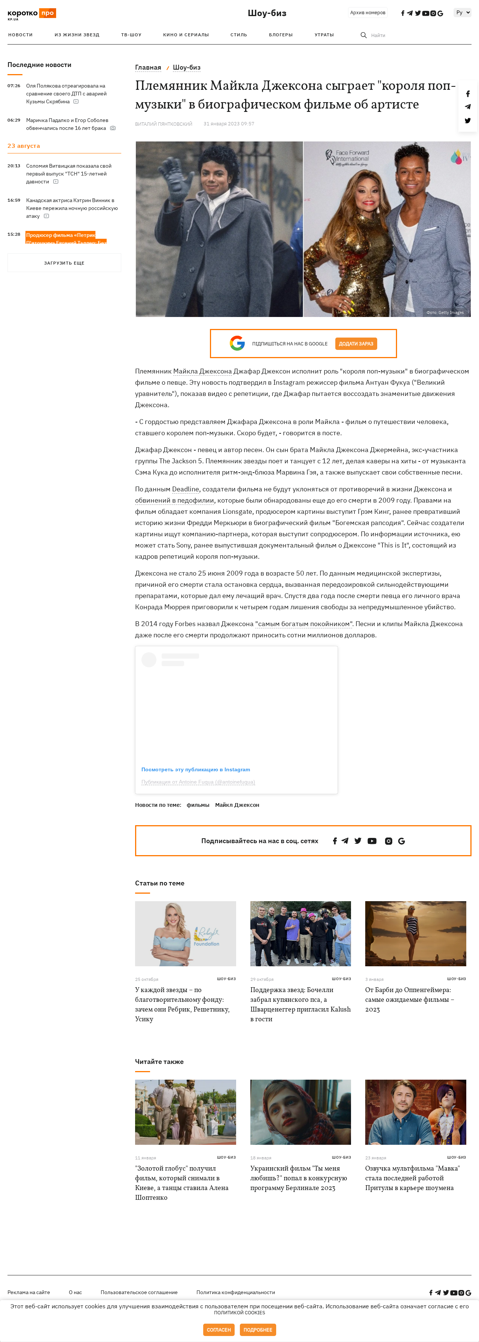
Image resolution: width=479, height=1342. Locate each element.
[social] (335, 841)
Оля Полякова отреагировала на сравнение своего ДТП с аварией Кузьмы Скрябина (66, 93)
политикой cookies (239, 1312)
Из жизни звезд (77, 34)
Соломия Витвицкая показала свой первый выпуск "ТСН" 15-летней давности (69, 173)
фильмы (198, 804)
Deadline (185, 489)
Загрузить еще (64, 263)
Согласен (219, 1330)
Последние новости (39, 64)
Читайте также (159, 1061)
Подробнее (258, 1330)
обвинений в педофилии (174, 500)
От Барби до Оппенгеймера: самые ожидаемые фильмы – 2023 (409, 1000)
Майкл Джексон (237, 804)
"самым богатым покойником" (303, 623)
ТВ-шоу (131, 34)
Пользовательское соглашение (139, 1292)
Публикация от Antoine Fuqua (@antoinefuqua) (198, 782)
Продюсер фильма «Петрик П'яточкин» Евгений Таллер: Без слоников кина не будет (66, 243)
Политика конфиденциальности (235, 1292)
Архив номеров (367, 12)
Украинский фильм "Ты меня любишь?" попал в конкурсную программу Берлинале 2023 (298, 1178)
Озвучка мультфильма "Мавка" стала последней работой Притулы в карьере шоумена (412, 1178)
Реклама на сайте (28, 1292)
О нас (75, 1292)
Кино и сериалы (186, 34)
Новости (20, 34)
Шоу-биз (267, 13)
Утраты (324, 34)
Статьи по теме (159, 883)
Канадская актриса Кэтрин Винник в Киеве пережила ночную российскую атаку (72, 208)
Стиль (239, 34)
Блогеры (281, 34)
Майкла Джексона (202, 371)
